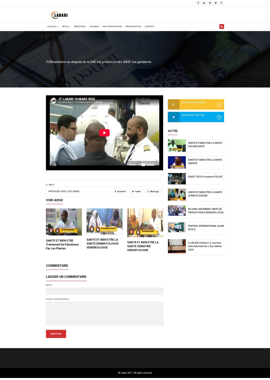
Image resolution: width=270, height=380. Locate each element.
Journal (94, 26)
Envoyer (56, 334)
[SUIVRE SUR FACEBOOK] (174, 104)
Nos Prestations (112, 26)
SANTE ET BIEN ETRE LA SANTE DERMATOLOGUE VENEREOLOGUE (102, 243)
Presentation (133, 26)
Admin (51, 185)
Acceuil (52, 26)
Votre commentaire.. (58, 299)
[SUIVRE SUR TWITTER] (174, 117)
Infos (65, 26)
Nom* (49, 285)
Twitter (138, 191)
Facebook (121, 191)
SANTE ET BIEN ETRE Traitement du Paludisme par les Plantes (62, 244)
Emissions (80, 26)
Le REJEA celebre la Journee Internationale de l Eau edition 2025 (205, 246)
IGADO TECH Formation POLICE (205, 176)
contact (150, 26)
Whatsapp (154, 191)
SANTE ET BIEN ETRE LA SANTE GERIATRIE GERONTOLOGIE (143, 246)
